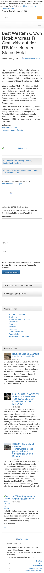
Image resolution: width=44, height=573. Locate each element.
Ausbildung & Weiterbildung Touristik (17, 160)
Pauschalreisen (15, 334)
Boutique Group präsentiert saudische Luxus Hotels (25, 355)
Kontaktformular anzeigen (12, 183)
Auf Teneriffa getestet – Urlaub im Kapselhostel (23, 497)
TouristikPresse (8, 8)
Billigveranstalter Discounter (19, 319)
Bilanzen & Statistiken (17, 314)
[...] (5, 387)
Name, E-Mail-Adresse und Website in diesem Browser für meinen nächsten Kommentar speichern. (21, 264)
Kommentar (6, 216)
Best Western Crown (25, 170)
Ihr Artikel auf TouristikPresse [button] (18, 285)
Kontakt (39, 561)
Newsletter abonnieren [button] (15, 293)
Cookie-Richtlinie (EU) (33, 570)
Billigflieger (13, 317)
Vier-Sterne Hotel (13, 172)
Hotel (35, 170)
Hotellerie (17, 163)
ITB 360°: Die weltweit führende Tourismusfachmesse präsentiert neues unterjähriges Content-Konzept (23, 450)
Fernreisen (13, 324)
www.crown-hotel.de (9, 127)
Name (4, 243)
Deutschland (8, 163)
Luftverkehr (13, 329)
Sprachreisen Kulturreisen (19, 336)
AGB (40, 563)
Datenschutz (37, 565)
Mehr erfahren (28, 6)
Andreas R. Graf (9, 170)
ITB (4, 172)
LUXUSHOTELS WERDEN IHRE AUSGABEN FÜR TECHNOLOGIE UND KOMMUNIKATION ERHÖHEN (25, 398)
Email (4, 251)
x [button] (35, 6)
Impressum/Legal (35, 568)
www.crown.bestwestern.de (12, 130)
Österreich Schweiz (16, 331)
